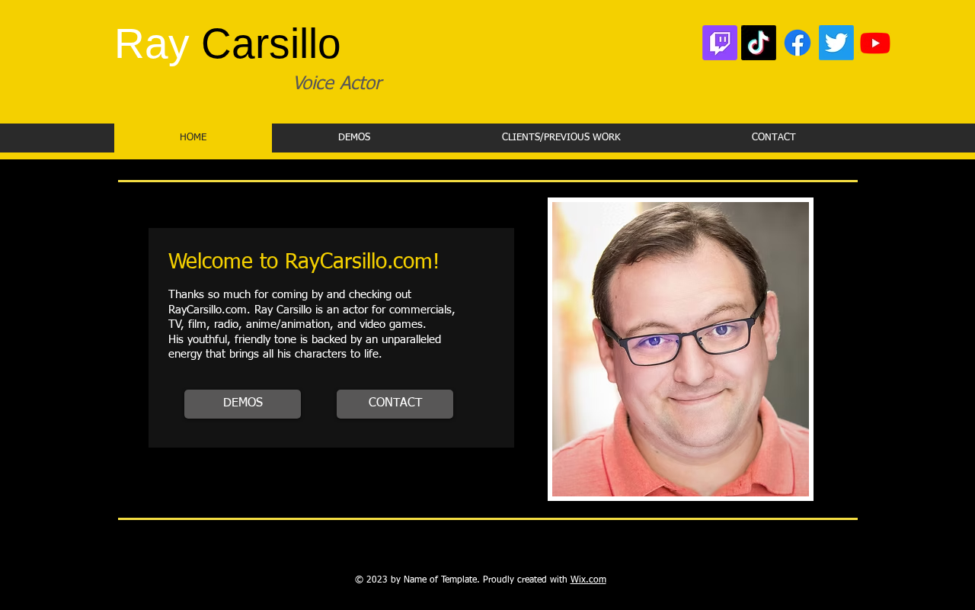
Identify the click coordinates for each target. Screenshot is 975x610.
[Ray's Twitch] (719, 42)
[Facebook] (797, 42)
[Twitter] (836, 42)
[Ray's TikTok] (758, 42)
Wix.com (588, 580)
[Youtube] (875, 42)
